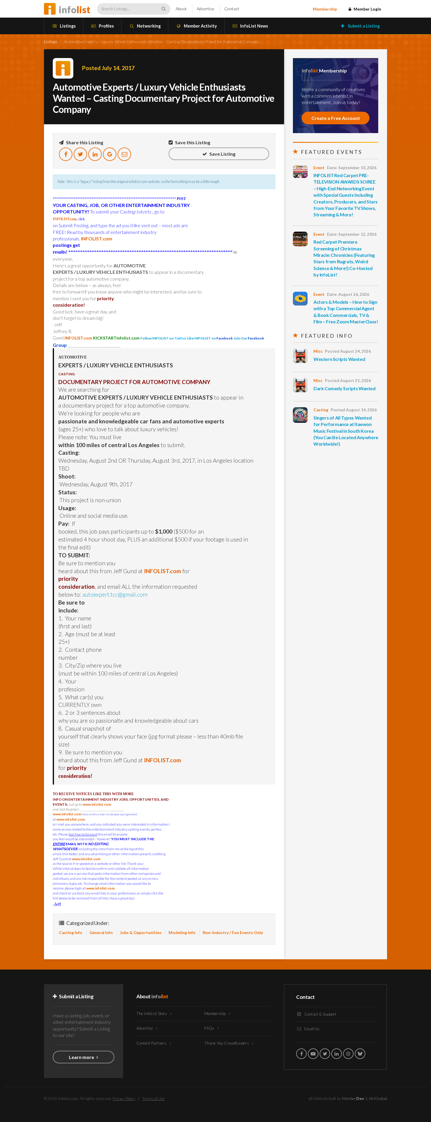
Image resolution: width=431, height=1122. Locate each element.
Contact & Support (319, 1014)
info (74, 9)
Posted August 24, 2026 (348, 351)
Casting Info (70, 932)
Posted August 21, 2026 (348, 380)
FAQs (209, 1028)
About (181, 8)
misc (318, 351)
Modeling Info (182, 932)
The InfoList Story (152, 1013)
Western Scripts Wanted (339, 359)
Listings (67, 25)
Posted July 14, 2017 (108, 67)
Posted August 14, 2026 (354, 410)
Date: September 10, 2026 (351, 167)
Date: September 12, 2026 (351, 234)
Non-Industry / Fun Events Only (233, 932)
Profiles (106, 25)
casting (320, 410)
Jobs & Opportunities (141, 932)
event (319, 167)
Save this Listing (192, 142)
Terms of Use (153, 1098)
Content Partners (151, 1043)
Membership (325, 9)
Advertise (205, 8)
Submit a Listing (363, 25)
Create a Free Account (335, 118)
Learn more (82, 1057)
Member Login (367, 9)
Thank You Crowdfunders (227, 1043)
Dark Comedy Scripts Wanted (344, 388)
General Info (101, 932)
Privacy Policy (124, 1098)
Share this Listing (84, 142)
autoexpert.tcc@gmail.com (114, 594)
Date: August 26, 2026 (348, 294)
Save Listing (221, 154)
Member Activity (200, 25)
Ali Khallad (378, 1098)
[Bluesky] (360, 1053)
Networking (148, 25)
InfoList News (253, 25)
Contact (231, 8)
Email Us (311, 1028)
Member (353, 1098)
